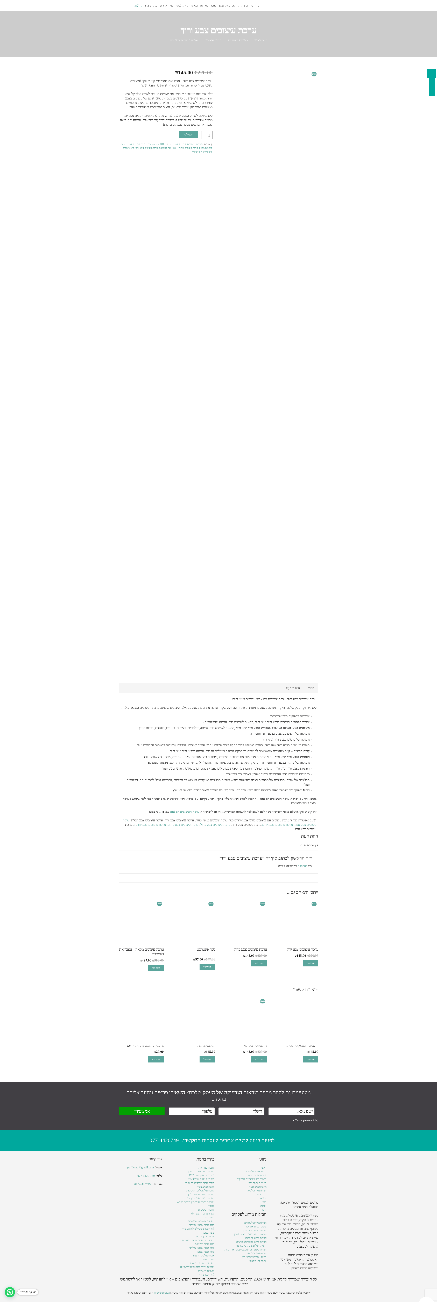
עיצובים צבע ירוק (175, 820)
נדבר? (263, 1209)
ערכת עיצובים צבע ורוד (147, 148)
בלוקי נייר (209, 1217)
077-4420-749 (146, 1175)
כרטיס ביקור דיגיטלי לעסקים (251, 1179)
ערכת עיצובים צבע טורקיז (150, 825)
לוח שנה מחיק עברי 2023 (201, 1179)
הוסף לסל (188, 134)
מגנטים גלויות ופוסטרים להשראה (197, 1266)
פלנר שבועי (208, 1232)
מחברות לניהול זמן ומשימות (200, 1190)
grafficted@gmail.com (140, 1167)
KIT (162, 144)
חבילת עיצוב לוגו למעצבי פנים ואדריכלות (245, 1249)
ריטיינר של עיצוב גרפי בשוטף (251, 1245)
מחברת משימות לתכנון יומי (200, 1198)
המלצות (262, 1198)
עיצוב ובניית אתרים (256, 1226)
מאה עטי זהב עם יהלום (202, 1263)
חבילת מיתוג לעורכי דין (254, 1230)
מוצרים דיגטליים (238, 40)
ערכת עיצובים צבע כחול (215, 825)
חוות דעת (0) (293, 688)
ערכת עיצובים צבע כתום (183, 825)
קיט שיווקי (197, 151)
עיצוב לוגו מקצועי (257, 1261)
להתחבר (302, 865)
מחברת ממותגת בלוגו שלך (201, 1171)
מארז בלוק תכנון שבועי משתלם (198, 1240)
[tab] (311, 688)
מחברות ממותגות (257, 1186)
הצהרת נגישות (179, 1292)
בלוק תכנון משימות (204, 1244)
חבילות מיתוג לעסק (256, 1190)
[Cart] (122, 5)
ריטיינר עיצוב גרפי (257, 1183)
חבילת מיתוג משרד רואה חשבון (250, 1234)
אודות (263, 1205)
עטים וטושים (207, 1259)
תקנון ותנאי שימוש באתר (140, 1292)
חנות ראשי (261, 40)
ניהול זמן (289, 1264)
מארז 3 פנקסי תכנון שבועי (201, 1221)
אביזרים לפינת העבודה (202, 1255)
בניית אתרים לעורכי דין (304, 1237)
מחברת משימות (206, 1209)
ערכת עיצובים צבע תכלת (147, 820)
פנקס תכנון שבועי (205, 1236)
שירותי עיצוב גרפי (257, 1175)
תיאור (311, 688)
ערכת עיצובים (213, 40)
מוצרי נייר (285, 1259)
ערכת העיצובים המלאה (185, 812)
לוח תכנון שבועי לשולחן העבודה (198, 1228)
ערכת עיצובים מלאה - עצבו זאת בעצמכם (178, 148)
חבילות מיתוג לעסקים (255, 1222)
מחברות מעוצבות (205, 1186)
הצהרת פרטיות (162, 1292)
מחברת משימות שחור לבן (201, 1194)
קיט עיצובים (128, 148)
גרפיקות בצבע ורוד (150, 144)
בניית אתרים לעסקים (255, 1171)
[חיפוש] (129, 5)
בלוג (264, 1202)
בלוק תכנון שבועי (205, 1251)
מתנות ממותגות (206, 1167)
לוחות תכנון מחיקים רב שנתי (199, 1183)
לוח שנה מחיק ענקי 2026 (201, 1175)
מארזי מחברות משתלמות (201, 1213)
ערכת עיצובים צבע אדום (277, 825)
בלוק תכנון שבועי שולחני (201, 1225)
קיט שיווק (208, 151)
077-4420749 (164, 1140)
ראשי (263, 1167)
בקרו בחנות (260, 1194)
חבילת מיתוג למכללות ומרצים (251, 1241)
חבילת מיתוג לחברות (255, 1237)
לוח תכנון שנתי (206, 1274)
